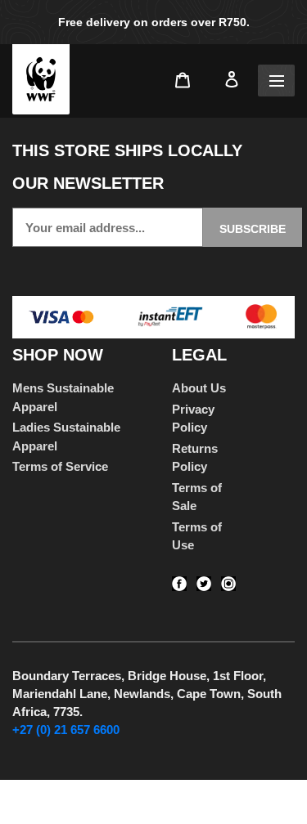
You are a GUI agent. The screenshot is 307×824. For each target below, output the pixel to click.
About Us (199, 388)
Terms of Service (60, 466)
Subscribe (252, 228)
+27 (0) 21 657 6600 (66, 730)
